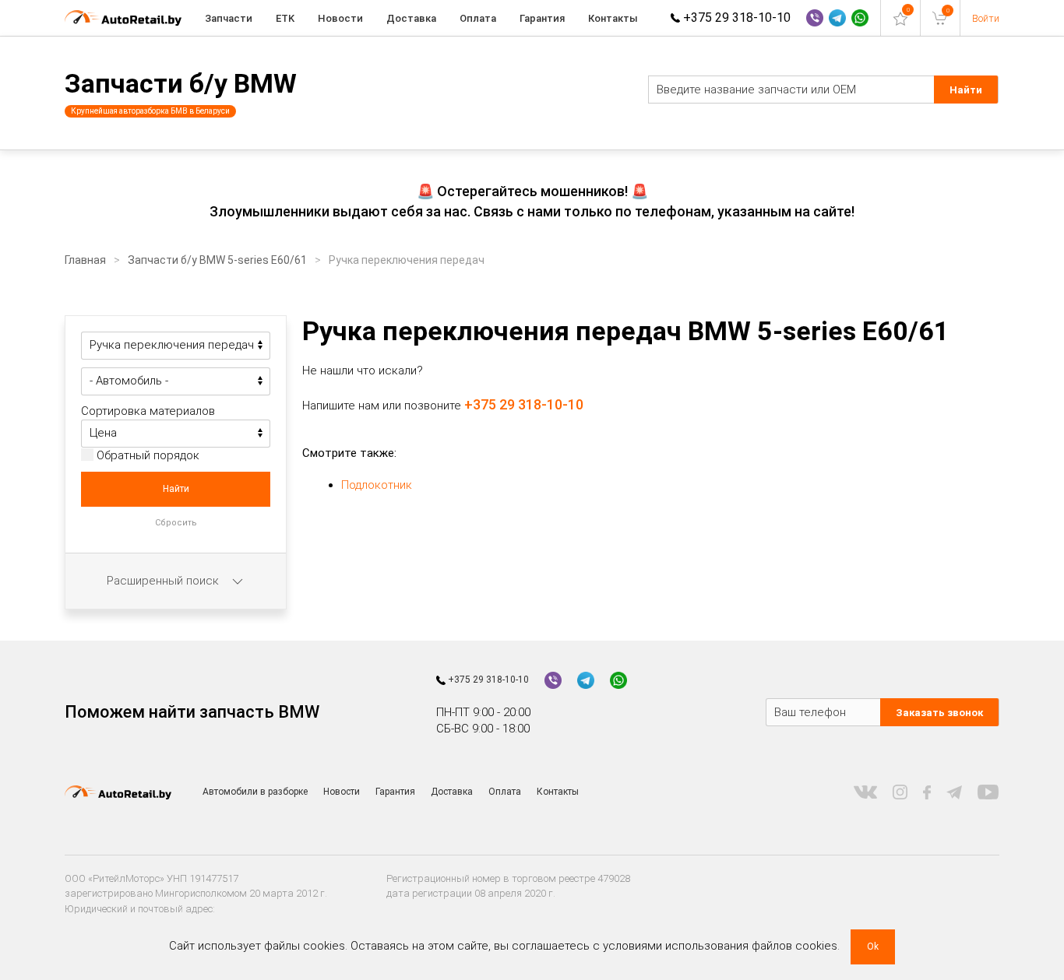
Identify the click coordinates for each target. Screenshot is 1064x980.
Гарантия (542, 18)
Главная (85, 260)
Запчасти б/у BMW (181, 83)
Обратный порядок (146, 455)
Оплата (478, 18)
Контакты (613, 18)
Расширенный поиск (164, 581)
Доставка (411, 18)
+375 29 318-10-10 (735, 17)
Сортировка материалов (148, 411)
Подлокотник (376, 485)
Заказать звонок (939, 712)
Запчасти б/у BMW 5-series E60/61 (217, 260)
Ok (873, 946)
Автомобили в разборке (255, 791)
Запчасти (228, 18)
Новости (340, 18)
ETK (285, 18)
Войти (985, 18)
